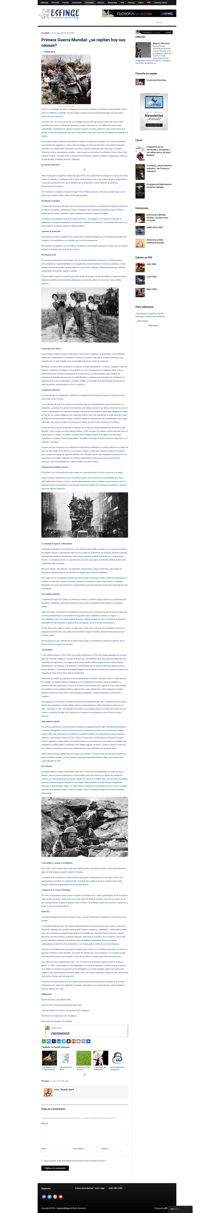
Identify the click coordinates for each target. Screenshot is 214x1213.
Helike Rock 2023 (155, 227)
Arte (122, 3)
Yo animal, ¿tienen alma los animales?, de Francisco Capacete (159, 168)
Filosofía (55, 3)
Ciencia (66, 3)
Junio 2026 (152, 277)
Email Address (78, 1149)
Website (105, 1149)
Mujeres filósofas (161, 43)
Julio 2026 (151, 264)
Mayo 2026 (152, 289)
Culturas (100, 3)
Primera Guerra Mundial (59, 1081)
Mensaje (44, 1123)
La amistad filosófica (156, 80)
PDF (149, 3)
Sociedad (89, 3)
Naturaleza (112, 3)
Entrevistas (77, 3)
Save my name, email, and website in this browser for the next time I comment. (75, 1161)
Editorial (44, 3)
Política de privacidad (84, 1188)
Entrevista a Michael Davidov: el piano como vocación (157, 218)
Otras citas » (153, 325)
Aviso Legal (100, 1188)
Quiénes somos (160, 3)
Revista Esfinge (63, 1208)
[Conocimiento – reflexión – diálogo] (59, 13)
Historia (131, 3)
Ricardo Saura (49, 52)
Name (43, 1149)
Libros (141, 3)
